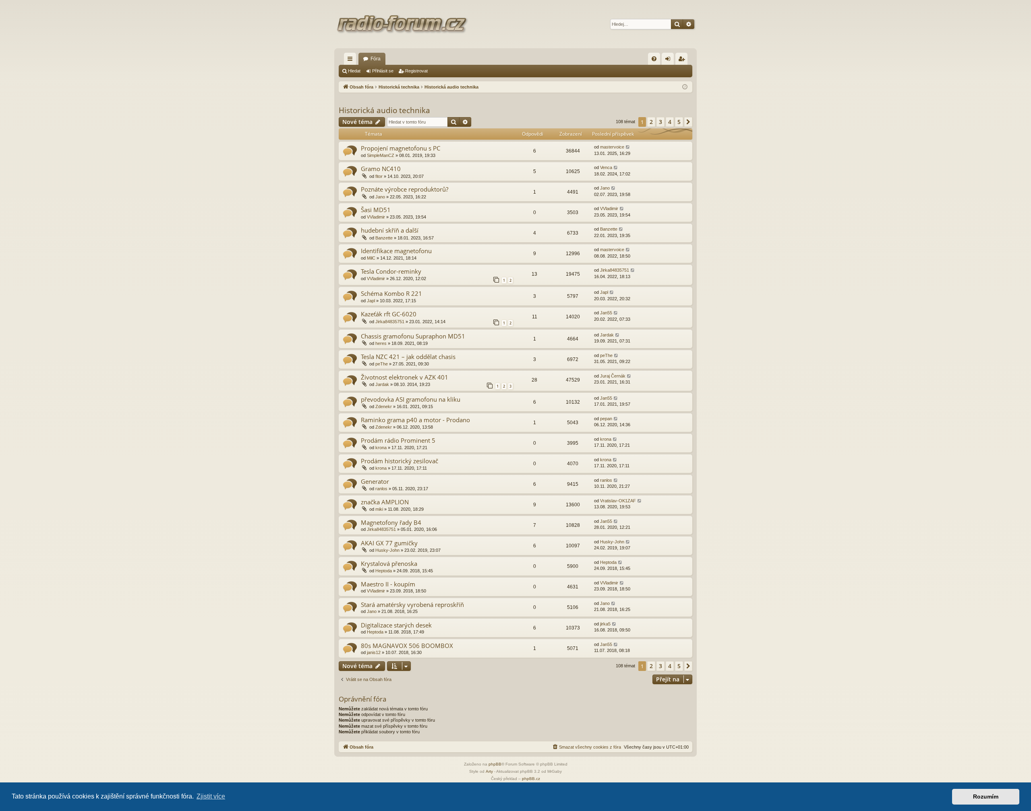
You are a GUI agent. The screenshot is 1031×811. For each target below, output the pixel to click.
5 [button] (679, 122)
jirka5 (605, 623)
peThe (381, 363)
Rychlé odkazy (351, 60)
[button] (688, 122)
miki (379, 509)
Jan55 (606, 312)
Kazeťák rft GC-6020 (388, 314)
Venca (606, 167)
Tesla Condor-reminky (391, 271)
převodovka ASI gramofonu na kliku (410, 399)
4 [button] (669, 122)
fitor (379, 176)
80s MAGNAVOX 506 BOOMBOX (407, 646)
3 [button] (660, 122)
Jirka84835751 (614, 270)
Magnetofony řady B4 (391, 522)
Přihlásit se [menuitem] (669, 60)
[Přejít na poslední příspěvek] (628, 147)
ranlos (381, 488)
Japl (371, 300)
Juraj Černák (612, 376)
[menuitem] (654, 59)
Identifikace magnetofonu (396, 251)
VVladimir (376, 217)
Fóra (376, 59)
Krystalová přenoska (389, 563)
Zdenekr (383, 406)
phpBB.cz (531, 778)
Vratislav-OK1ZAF (618, 500)
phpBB (495, 764)
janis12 (374, 652)
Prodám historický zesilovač (399, 461)
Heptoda (383, 570)
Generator (375, 481)
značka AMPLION (385, 502)
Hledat (354, 70)
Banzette (384, 237)
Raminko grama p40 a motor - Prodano (415, 420)
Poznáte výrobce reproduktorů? (404, 189)
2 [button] (651, 122)
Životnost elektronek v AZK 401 (404, 377)
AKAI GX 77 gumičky (389, 543)
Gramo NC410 (381, 169)
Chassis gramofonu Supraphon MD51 (413, 336)
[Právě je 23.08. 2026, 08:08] (684, 87)
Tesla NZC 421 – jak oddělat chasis (408, 357)
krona (381, 447)
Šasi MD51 (376, 210)
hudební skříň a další (389, 230)
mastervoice (612, 146)
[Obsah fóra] (402, 24)
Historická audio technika (384, 110)
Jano (380, 196)
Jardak (607, 334)
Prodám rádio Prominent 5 (398, 440)
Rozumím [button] (985, 796)
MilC (371, 258)
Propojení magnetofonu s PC (400, 148)
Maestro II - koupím (388, 584)
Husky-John (387, 550)
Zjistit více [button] (211, 796)
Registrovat (416, 70)
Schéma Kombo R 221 (391, 293)
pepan (606, 418)
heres (381, 343)
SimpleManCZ (380, 155)
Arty (489, 771)
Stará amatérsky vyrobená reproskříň (412, 605)
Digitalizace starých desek (396, 625)
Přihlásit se (382, 70)
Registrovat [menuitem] (683, 60)
